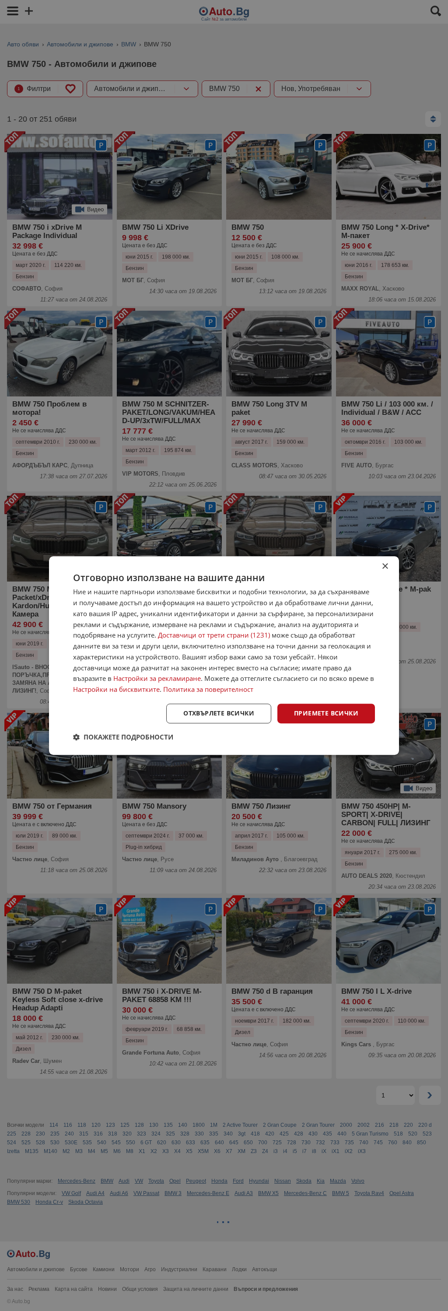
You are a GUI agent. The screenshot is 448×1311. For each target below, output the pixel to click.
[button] (123, 737)
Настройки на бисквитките (116, 689)
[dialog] (224, 655)
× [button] (385, 566)
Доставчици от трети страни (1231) (214, 635)
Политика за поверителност (208, 689)
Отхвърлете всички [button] (218, 713)
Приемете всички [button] (326, 713)
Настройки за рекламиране (157, 678)
